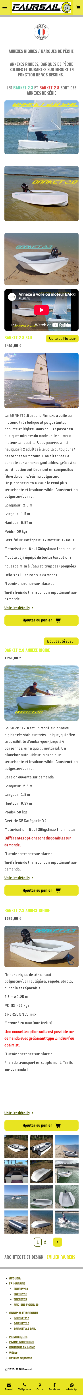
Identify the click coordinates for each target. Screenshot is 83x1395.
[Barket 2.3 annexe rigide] (16, 1146)
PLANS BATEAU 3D (21, 1342)
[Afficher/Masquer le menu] (5, 7)
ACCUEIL (15, 1278)
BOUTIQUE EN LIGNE (22, 1347)
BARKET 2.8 (21, 1323)
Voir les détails (16, 607)
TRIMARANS (17, 1283)
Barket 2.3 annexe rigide (27, 910)
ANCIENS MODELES (26, 1304)
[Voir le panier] (78, 7)
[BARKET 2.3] (16, 1222)
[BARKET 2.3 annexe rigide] (41, 1146)
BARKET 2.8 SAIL (18, 337)
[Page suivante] (57, 1242)
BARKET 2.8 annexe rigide (27, 650)
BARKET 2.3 (21, 1318)
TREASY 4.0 (21, 1289)
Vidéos (13, 1352)
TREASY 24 (20, 1299)
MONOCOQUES (18, 1337)
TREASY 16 (20, 1294)
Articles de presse (20, 1358)
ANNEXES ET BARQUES (23, 1313)
